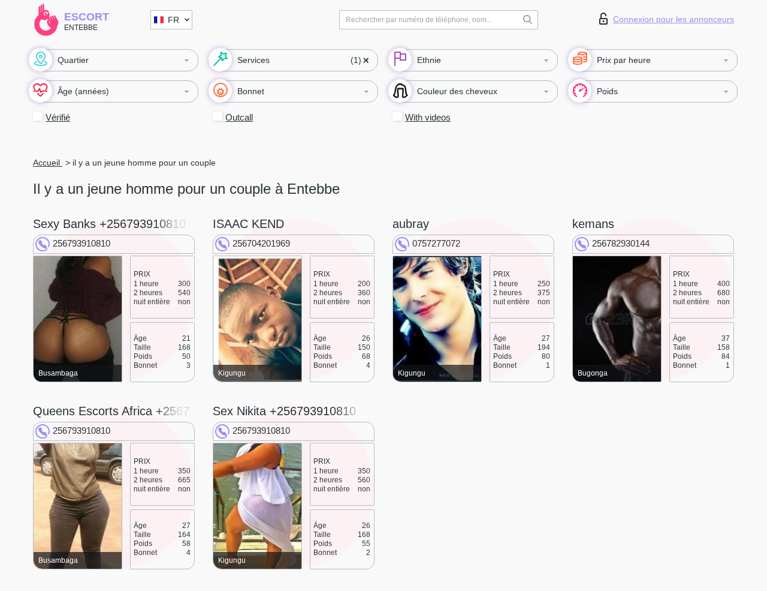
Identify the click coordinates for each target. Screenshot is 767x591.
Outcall (239, 117)
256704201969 (261, 243)
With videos (428, 117)
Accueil (47, 162)
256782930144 (621, 243)
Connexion (673, 19)
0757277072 (436, 243)
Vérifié (58, 117)
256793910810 (81, 243)
